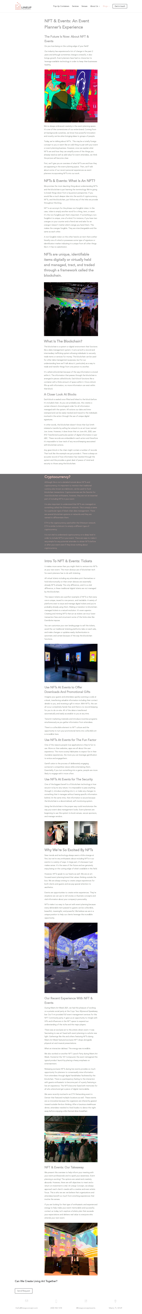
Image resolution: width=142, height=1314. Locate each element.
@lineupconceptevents (85, 1308)
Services (75, 6)
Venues (84, 6)
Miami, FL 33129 (115, 1308)
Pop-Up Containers (61, 6)
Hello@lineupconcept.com (26, 1308)
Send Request (23, 1290)
